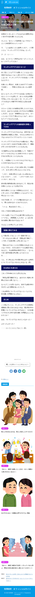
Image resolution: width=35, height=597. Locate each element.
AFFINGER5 (17, 594)
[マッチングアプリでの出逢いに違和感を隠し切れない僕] (19, 371)
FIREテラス (12, 12)
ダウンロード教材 (29, 12)
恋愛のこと (5, 379)
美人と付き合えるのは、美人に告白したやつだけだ (17, 432)
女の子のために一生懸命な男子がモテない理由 (15, 513)
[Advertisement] (17, 347)
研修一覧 (20, 12)
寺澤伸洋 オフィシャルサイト (17, 8)
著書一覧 (4, 12)
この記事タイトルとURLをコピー (18, 364)
